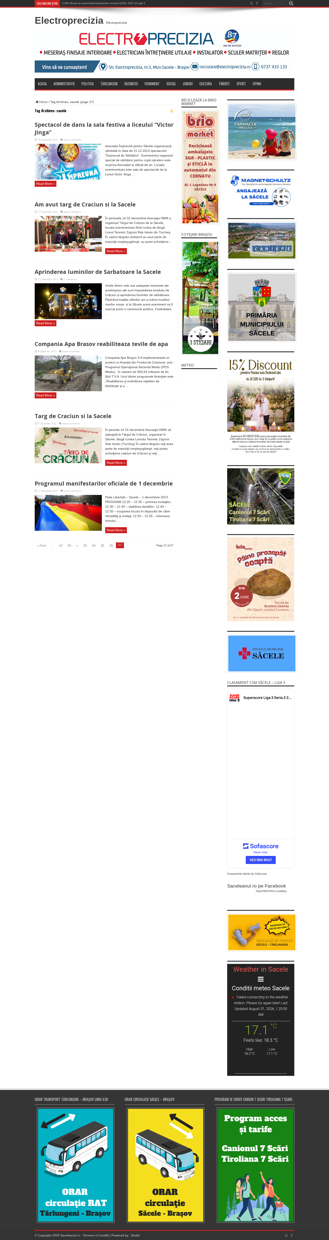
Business (131, 83)
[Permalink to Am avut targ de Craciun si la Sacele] (68, 250)
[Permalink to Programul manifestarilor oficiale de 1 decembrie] (68, 529)
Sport (241, 83)
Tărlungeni (109, 83)
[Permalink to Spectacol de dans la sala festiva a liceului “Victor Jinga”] (68, 178)
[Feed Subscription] (171, 111)
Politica (87, 83)
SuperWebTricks (266, 891)
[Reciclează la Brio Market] (199, 167)
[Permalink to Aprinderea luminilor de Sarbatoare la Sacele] (68, 318)
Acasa (42, 83)
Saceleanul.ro (70, 1235)
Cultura (205, 83)
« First (41, 545)
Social (171, 83)
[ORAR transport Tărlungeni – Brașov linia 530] (74, 1165)
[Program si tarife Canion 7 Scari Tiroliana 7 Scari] (254, 1165)
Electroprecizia (69, 20)
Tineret (224, 83)
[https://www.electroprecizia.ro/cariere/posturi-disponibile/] (260, 241)
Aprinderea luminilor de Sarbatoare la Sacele (98, 271)
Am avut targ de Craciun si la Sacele (85, 204)
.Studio (135, 1235)
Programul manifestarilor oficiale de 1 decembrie (104, 483)
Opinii (257, 83)
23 (85, 545)
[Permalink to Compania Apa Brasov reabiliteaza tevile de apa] (68, 390)
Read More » (45, 183)
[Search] (291, 3)
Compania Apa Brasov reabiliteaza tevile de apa (101, 344)
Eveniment (152, 83)
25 (102, 545)
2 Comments (70, 279)
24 (94, 545)
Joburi (188, 83)
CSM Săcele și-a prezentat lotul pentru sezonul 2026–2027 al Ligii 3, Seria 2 (108, 3)
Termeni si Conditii (96, 1235)
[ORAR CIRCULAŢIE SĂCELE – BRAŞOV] (164, 1165)
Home (43, 102)
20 (69, 545)
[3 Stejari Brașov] (199, 298)
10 (60, 545)
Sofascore (261, 873)
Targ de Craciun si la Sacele (73, 416)
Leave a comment (72, 139)
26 (111, 545)
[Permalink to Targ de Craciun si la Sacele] (68, 462)
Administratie (64, 83)
